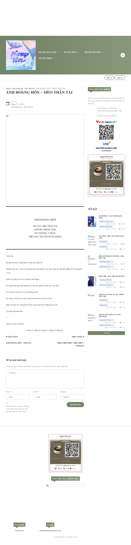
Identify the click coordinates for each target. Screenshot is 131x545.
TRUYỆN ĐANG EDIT (47, 52)
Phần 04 (52, 330)
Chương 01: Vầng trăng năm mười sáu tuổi (106, 320)
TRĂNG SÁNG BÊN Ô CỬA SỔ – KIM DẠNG (110, 315)
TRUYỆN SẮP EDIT (92, 52)
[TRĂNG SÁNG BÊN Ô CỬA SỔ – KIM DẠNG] (92, 317)
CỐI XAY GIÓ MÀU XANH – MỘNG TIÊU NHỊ (111, 295)
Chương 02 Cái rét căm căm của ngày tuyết (105, 325)
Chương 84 (103, 300)
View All (106, 333)
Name (8, 391)
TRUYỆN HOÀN (70, 52)
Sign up (120, 77)
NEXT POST (13, 336)
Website (63, 391)
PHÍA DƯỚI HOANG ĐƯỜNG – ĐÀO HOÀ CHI (111, 257)
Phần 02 (38, 330)
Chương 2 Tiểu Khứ (106, 226)
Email (35, 391)
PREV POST (77, 336)
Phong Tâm (19, 530)
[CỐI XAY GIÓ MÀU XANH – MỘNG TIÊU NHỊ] (91, 295)
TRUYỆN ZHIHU (45, 58)
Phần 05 (60, 330)
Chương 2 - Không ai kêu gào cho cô (106, 285)
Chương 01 (103, 242)
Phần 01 (30, 330)
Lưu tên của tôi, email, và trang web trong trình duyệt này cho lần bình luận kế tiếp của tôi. (17, 409)
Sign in (109, 77)
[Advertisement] (65, 18)
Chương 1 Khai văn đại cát (106, 222)
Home (8, 88)
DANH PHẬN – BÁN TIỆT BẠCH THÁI (110, 217)
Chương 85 (103, 305)
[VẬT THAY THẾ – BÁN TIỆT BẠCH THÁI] (92, 240)
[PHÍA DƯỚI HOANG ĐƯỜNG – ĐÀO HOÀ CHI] (92, 260)
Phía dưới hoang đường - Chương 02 (106, 267)
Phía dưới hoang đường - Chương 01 (106, 262)
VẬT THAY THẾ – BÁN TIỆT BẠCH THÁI (111, 237)
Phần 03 (45, 330)
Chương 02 (103, 246)
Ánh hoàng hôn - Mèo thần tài (23, 88)
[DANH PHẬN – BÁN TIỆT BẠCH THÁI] (92, 221)
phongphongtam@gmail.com (50, 530)
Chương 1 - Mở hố (105, 280)
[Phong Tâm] (21, 55)
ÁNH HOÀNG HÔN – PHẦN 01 (18, 343)
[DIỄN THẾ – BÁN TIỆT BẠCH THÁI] (92, 281)
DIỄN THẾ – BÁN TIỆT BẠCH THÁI (111, 276)
